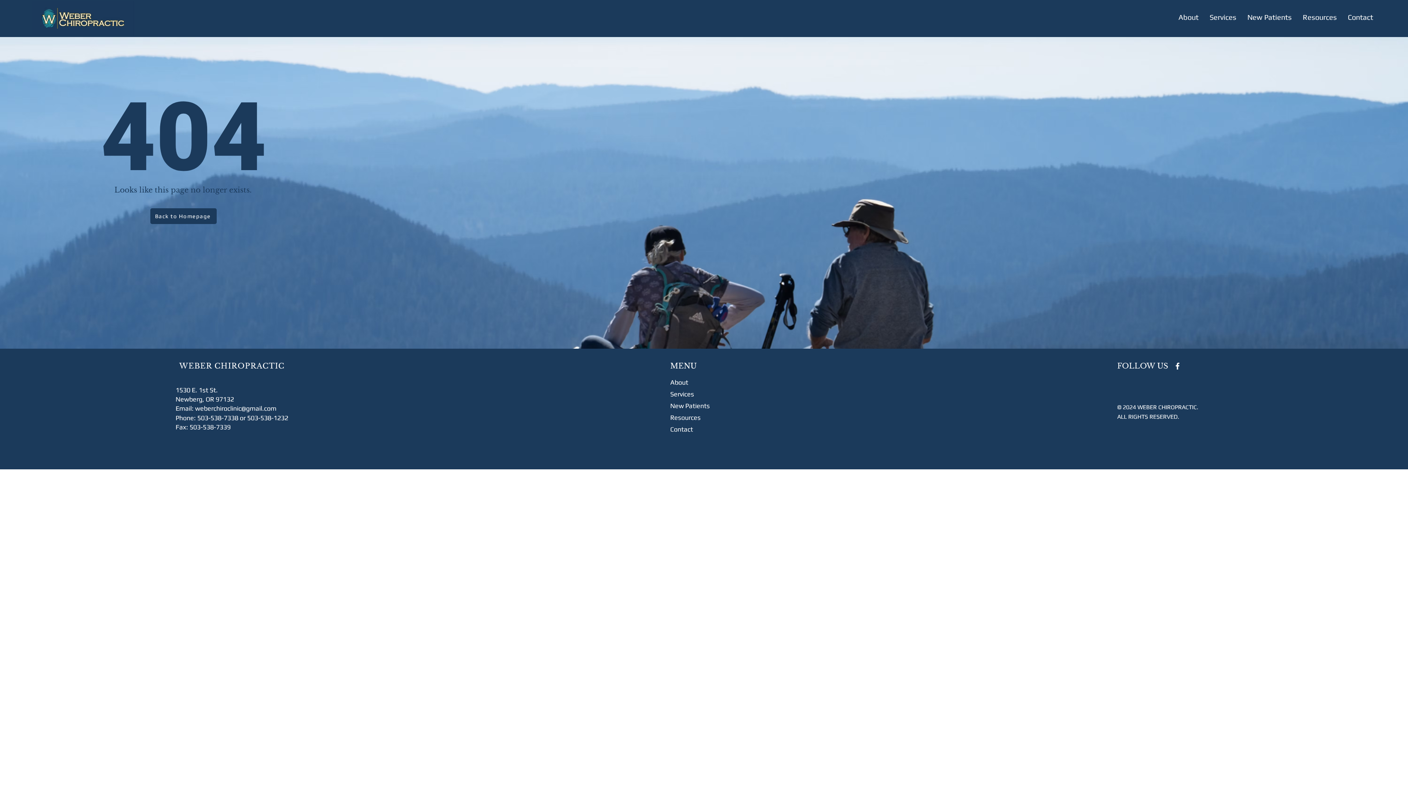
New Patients (690, 406)
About (679, 382)
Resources (685, 417)
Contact (681, 429)
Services (682, 394)
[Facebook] (1177, 366)
